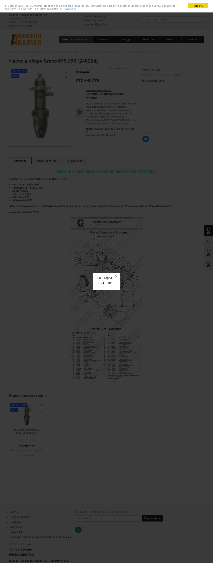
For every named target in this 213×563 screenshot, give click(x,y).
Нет (110, 282)
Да (102, 282)
